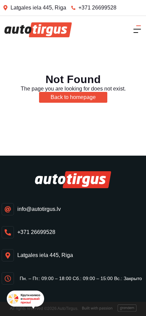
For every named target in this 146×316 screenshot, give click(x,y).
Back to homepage (73, 97)
